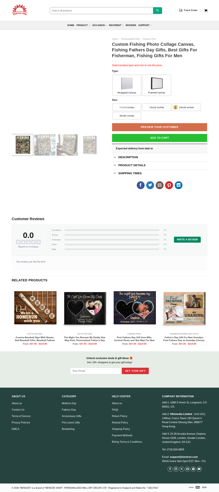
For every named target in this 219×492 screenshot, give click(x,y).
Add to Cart (159, 137)
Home (70, 25)
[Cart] (205, 10)
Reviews (131, 25)
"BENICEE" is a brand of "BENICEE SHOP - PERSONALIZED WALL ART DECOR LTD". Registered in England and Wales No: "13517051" (89, 488)
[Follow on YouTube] (199, 469)
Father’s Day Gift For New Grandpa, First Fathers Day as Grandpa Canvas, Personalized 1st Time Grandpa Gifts (184, 339)
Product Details (132, 165)
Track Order (191, 10)
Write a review (187, 239)
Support (143, 25)
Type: (115, 71)
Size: (115, 100)
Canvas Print (149, 39)
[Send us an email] (187, 469)
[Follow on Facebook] (170, 469)
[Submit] (157, 10)
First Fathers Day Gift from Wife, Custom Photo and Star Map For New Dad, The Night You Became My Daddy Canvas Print (134, 339)
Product (82, 25)
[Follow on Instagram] (176, 469)
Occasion (98, 25)
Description (128, 157)
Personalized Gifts (130, 39)
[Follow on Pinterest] (193, 469)
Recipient (115, 25)
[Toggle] (115, 157)
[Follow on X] (181, 469)
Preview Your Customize (160, 127)
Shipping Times (130, 173)
